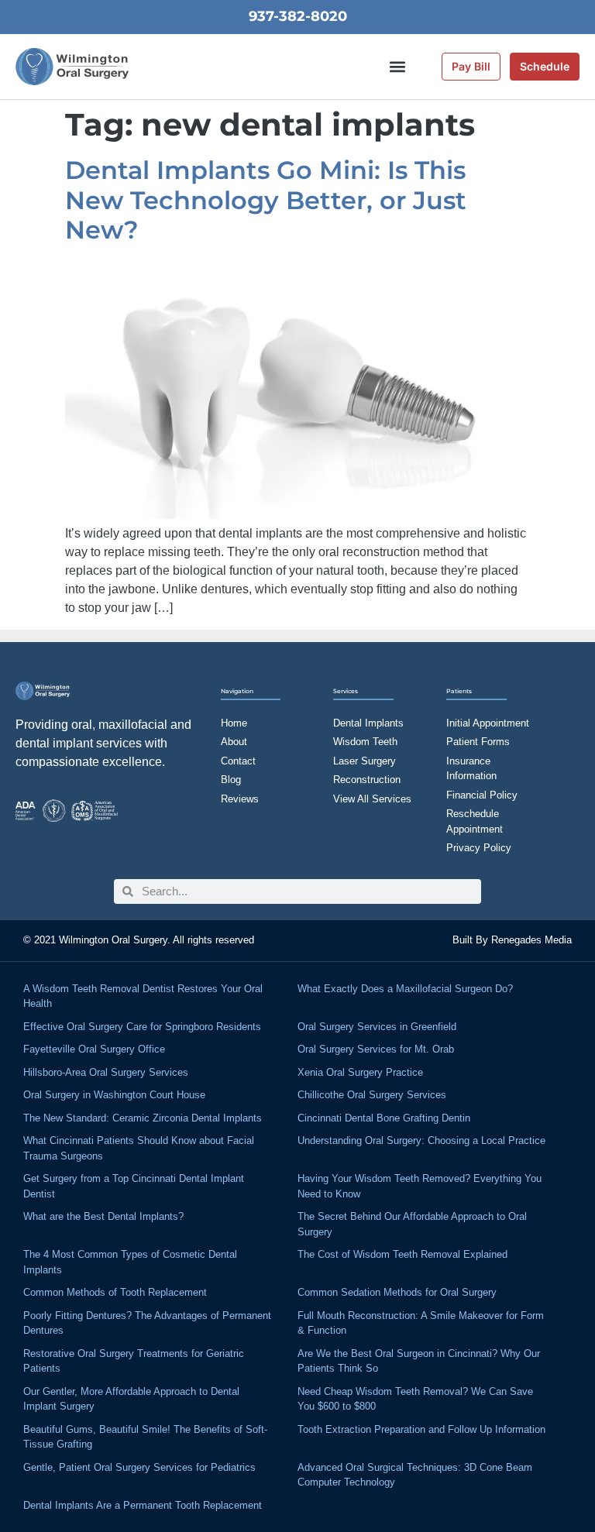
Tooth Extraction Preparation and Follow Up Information (421, 1429)
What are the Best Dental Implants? (103, 1216)
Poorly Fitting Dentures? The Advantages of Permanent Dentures (147, 1323)
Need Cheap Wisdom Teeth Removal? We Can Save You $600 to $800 (415, 1399)
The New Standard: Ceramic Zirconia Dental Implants (142, 1118)
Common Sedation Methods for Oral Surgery (397, 1292)
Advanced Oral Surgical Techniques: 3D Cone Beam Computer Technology (415, 1475)
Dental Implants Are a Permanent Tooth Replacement (142, 1505)
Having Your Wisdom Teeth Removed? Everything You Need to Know (420, 1186)
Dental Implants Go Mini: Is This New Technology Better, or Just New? (265, 200)
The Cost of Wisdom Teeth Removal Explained (402, 1254)
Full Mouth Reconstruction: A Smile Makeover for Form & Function (421, 1323)
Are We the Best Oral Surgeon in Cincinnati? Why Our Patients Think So (419, 1361)
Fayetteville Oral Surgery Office (94, 1049)
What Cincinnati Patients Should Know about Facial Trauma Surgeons (138, 1148)
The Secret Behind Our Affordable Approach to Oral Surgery (412, 1224)
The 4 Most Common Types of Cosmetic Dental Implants (130, 1262)
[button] (398, 67)
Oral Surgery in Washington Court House (114, 1095)
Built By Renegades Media (512, 940)
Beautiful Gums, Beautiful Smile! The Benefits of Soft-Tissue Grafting (145, 1437)
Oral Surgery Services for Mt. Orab (376, 1049)
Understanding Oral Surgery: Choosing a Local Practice (421, 1140)
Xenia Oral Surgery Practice (360, 1072)
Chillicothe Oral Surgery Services (372, 1095)
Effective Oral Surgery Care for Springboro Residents (142, 1026)
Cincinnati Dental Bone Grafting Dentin (384, 1118)
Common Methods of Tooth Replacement (115, 1292)
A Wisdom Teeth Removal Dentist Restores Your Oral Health (143, 996)
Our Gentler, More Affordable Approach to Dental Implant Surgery (131, 1399)
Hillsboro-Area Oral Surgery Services (105, 1072)
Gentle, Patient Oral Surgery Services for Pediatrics (139, 1467)
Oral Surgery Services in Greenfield (377, 1026)
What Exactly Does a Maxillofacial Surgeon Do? (405, 988)
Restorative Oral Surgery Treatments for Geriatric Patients (133, 1361)
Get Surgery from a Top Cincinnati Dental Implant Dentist (133, 1186)
